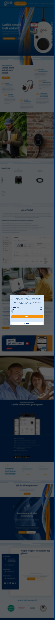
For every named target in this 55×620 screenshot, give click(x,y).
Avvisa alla (27, 320)
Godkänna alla (27, 316)
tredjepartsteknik (14, 299)
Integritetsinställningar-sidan (27, 302)
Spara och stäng (27, 323)
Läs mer (41, 307)
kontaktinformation (30, 303)
